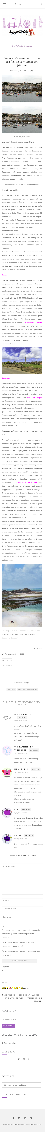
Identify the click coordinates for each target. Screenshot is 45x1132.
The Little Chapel (34, 397)
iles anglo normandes (27, 689)
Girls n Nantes (23, 714)
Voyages (11, 689)
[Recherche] (41, 4)
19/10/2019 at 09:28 (21, 772)
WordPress (38, 1124)
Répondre (22, 717)
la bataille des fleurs (33, 323)
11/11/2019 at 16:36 (20, 813)
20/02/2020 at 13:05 (21, 839)
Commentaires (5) (21, 682)
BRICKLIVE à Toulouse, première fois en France (24, 999)
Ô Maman (28, 46)
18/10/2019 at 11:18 (20, 721)
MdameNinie (21, 769)
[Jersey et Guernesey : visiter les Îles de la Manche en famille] (22, 88)
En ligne (9, 1043)
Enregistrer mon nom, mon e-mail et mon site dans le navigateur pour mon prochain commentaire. (21, 933)
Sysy (31, 70)
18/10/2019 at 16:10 (20, 753)
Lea (16, 809)
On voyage (17, 46)
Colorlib (21, 1124)
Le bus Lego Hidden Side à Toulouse (21, 995)
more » (26, 988)
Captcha (5, 967)
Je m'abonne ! (8, 1026)
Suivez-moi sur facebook (15, 1095)
